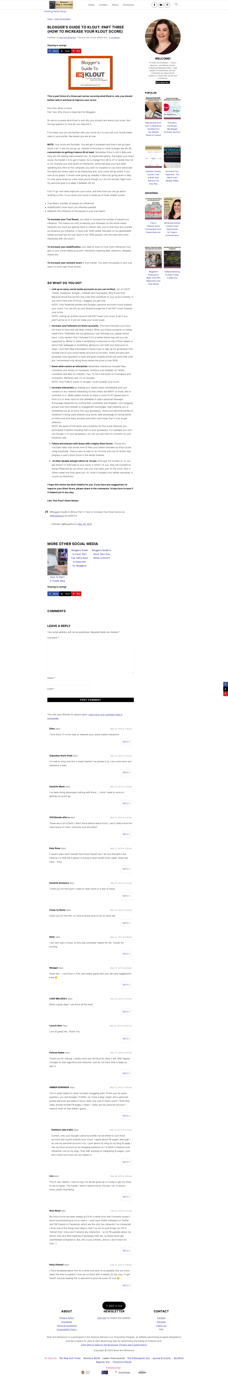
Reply (126, 741)
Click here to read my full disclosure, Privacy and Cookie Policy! (114, 1345)
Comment (53, 637)
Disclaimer (66, 1322)
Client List (161, 1325)
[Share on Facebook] (225, 684)
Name (51, 678)
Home (91, 5)
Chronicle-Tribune (122, 1362)
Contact (103, 5)
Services (161, 1322)
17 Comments (114, 37)
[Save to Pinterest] (225, 693)
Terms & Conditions (67, 1325)
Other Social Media (63, 19)
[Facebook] (154, 5)
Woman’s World (91, 1358)
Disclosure (128, 5)
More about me (162, 82)
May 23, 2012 (85, 524)
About (115, 5)
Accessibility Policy (67, 1329)
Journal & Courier (162, 1358)
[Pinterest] (167, 5)
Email (51, 689)
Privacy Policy (66, 1318)
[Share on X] (225, 689)
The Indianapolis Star (138, 1358)
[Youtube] (161, 5)
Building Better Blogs (55, 11)
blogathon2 (58, 515)
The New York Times (70, 1358)
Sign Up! (101, 1318)
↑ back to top (114, 1305)
